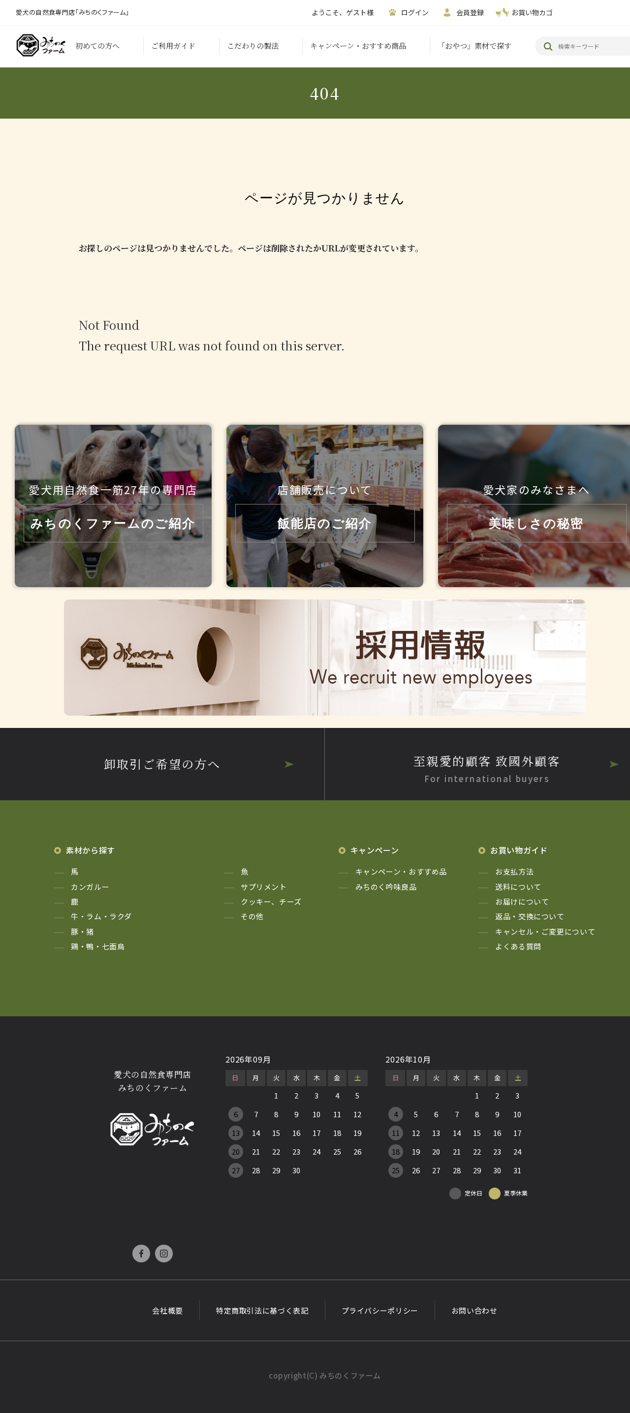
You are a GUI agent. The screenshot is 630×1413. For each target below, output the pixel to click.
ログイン (415, 12)
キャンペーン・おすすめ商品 (358, 45)
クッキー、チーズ (271, 901)
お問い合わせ (474, 1310)
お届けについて (522, 901)
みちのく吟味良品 (386, 886)
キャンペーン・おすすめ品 (401, 871)
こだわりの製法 (253, 45)
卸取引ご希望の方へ (162, 763)
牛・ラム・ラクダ (101, 916)
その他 (252, 916)
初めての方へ (97, 45)
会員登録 (470, 12)
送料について (518, 886)
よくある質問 (518, 946)
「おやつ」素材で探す (474, 45)
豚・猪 (82, 931)
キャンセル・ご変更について (545, 931)
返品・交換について (530, 916)
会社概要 (167, 1310)
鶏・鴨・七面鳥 (98, 946)
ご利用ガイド (173, 45)
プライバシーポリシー (380, 1310)
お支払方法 (514, 871)
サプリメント (264, 886)
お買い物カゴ (532, 12)
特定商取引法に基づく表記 (262, 1310)
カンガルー (90, 886)
